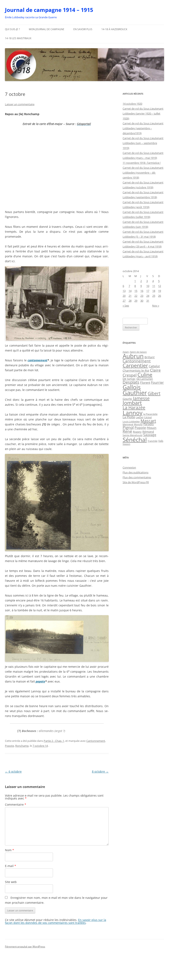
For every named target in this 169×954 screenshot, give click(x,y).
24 (147, 296)
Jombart (132, 402)
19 (159, 291)
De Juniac (129, 379)
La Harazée (134, 407)
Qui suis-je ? (12, 29)
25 (153, 296)
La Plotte (129, 417)
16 (141, 291)
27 (124, 300)
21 (130, 296)
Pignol (128, 427)
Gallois (132, 387)
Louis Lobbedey (131, 421)
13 (124, 291)
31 (147, 300)
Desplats (131, 382)
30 (141, 300)
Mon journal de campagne (46, 29)
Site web (11, 882)
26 (159, 296)
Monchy (138, 424)
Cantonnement (95, 741)
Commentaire (15, 804)
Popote (9, 746)
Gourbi (127, 399)
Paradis (148, 424)
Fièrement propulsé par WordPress (25, 946)
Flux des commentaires (137, 477)
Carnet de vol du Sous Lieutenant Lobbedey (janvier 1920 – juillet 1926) (143, 113)
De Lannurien (144, 379)
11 (153, 286)
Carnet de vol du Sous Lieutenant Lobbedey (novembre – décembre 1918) (143, 172)
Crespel (130, 375)
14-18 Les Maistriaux (18, 38)
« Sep (126, 305)
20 (124, 296)
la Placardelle (150, 414)
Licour (148, 417)
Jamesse (141, 398)
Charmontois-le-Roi (136, 370)
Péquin (151, 428)
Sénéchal (135, 439)
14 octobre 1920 (132, 103)
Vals (160, 441)
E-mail (10, 866)
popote (40, 681)
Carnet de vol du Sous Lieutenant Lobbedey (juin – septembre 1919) (143, 143)
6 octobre (13, 771)
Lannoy (132, 413)
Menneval (128, 424)
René (127, 431)
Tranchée (152, 440)
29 (135, 300)
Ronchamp (22, 746)
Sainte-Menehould (132, 435)
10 (147, 286)
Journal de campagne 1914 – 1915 (49, 10)
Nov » (155, 305)
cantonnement (37, 360)
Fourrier (157, 382)
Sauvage (149, 435)
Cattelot (154, 366)
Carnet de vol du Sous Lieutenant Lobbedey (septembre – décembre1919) (143, 128)
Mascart (148, 421)
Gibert (154, 393)
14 (130, 291)
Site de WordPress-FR (136, 482)
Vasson (126, 444)
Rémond (148, 432)
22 (135, 296)
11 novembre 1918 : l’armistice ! (142, 163)
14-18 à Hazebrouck (114, 29)
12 (159, 286)
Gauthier (135, 393)
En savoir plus (82, 29)
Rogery (137, 432)
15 (135, 291)
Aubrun (133, 356)
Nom (9, 850)
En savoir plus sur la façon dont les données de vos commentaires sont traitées (55, 921)
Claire (155, 370)
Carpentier (135, 365)
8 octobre (100, 771)
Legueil (139, 417)
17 (147, 291)
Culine (144, 374)
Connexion (129, 467)
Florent (145, 382)
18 (153, 291)
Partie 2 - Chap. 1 (54, 741)
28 (130, 300)
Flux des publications (135, 472)
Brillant (149, 357)
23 (141, 296)
